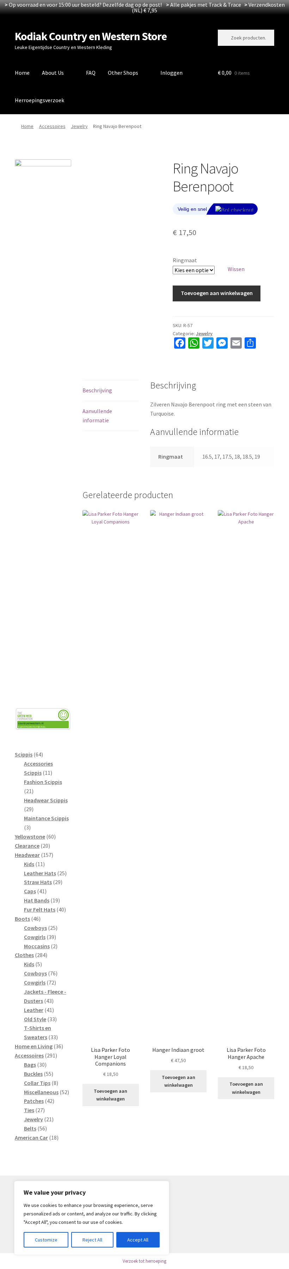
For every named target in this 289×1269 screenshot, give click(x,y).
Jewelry (79, 126)
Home (22, 72)
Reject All (92, 1240)
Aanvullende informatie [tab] (97, 415)
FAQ (91, 72)
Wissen (236, 268)
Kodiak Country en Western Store (91, 36)
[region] (91, 1218)
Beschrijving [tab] (97, 390)
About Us (53, 72)
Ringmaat (185, 260)
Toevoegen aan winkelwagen (217, 292)
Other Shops (123, 72)
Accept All (137, 1240)
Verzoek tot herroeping (144, 1261)
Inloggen (171, 72)
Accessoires (52, 126)
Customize (46, 1240)
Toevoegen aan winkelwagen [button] (110, 1095)
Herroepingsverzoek (39, 100)
